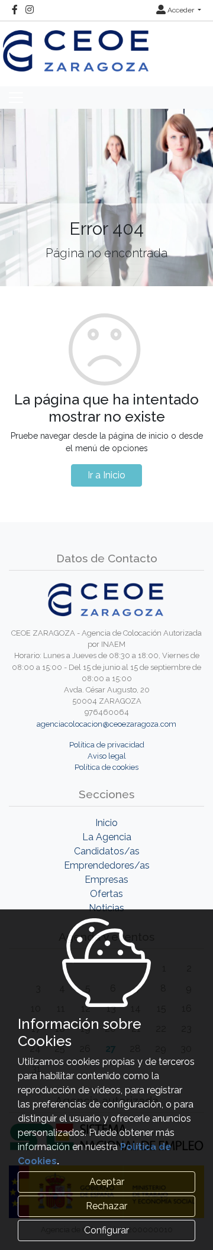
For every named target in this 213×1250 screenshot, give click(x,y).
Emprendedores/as (107, 865)
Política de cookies (106, 767)
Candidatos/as (107, 851)
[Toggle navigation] (16, 97)
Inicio (106, 822)
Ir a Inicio (106, 475)
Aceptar (106, 1181)
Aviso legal (107, 756)
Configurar (106, 1230)
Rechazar (106, 1206)
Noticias (106, 908)
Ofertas (106, 893)
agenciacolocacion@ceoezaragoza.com (106, 724)
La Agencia (106, 837)
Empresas (106, 879)
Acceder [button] (181, 10)
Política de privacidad (106, 744)
